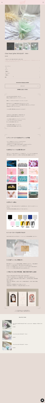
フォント (6, 69)
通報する (19, 311)
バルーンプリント (8, 66)
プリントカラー (7, 73)
